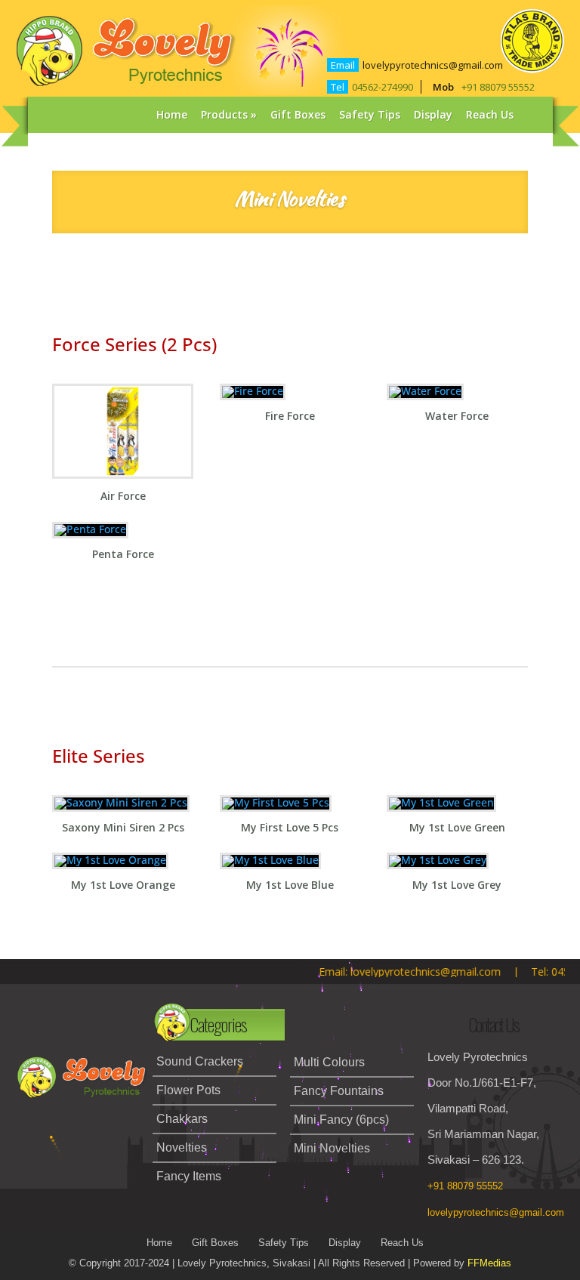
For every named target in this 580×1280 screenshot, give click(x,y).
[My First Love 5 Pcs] (276, 806)
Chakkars (182, 1118)
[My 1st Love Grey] (438, 863)
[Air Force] (122, 478)
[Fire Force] (252, 395)
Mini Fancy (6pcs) (341, 1119)
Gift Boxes (297, 114)
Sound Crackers (199, 1061)
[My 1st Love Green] (441, 806)
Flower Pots (188, 1090)
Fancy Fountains (339, 1090)
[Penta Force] (90, 533)
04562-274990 (382, 87)
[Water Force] (425, 395)
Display (433, 114)
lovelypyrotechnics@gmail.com (432, 65)
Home (171, 114)
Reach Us (490, 114)
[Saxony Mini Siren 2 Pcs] (121, 806)
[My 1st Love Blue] (270, 863)
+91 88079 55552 (498, 87)
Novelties (181, 1147)
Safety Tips (369, 114)
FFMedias (489, 1263)
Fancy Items (188, 1176)
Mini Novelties (332, 1148)
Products (224, 114)
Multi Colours (329, 1062)
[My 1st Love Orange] (110, 863)
